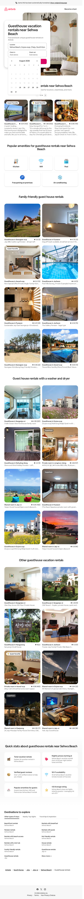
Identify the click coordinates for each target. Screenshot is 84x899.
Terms (36, 895)
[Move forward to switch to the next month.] (37, 61)
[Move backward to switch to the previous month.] (11, 61)
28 (33, 87)
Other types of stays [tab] (11, 817)
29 (37, 87)
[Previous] (37, 95)
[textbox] (18, 54)
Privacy (29, 895)
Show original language (58, 3)
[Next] (45, 95)
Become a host (71, 9)
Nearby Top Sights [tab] (29, 817)
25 (20, 87)
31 (16, 92)
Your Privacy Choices (48, 895)
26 (24, 87)
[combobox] (27, 47)
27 (29, 87)
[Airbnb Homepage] (10, 9)
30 (11, 92)
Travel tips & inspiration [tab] (47, 817)
